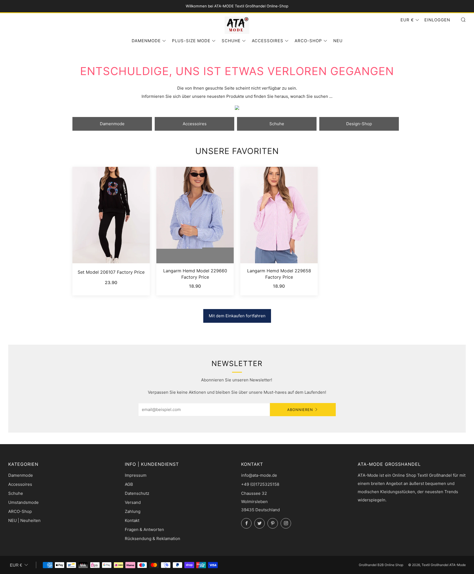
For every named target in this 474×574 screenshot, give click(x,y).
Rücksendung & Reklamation (152, 538)
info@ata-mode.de (259, 475)
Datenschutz (137, 493)
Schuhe (231, 40)
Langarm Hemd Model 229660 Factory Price (195, 273)
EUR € (407, 19)
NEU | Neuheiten (24, 520)
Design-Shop (359, 123)
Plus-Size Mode (191, 40)
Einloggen (437, 19)
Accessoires (267, 40)
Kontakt (132, 520)
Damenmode (146, 40)
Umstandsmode (23, 502)
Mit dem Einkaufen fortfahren (237, 315)
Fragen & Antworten (144, 529)
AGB (129, 484)
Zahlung (132, 511)
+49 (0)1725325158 (260, 484)
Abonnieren (300, 409)
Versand (133, 502)
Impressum (135, 475)
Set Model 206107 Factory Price (111, 272)
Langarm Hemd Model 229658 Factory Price (279, 273)
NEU (338, 40)
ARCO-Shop (308, 40)
